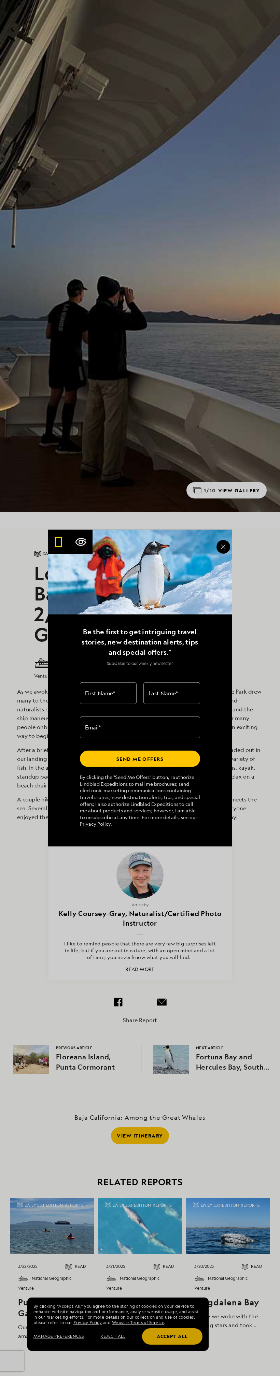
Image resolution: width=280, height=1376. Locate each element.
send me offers (140, 758)
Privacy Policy (95, 824)
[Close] (223, 546)
